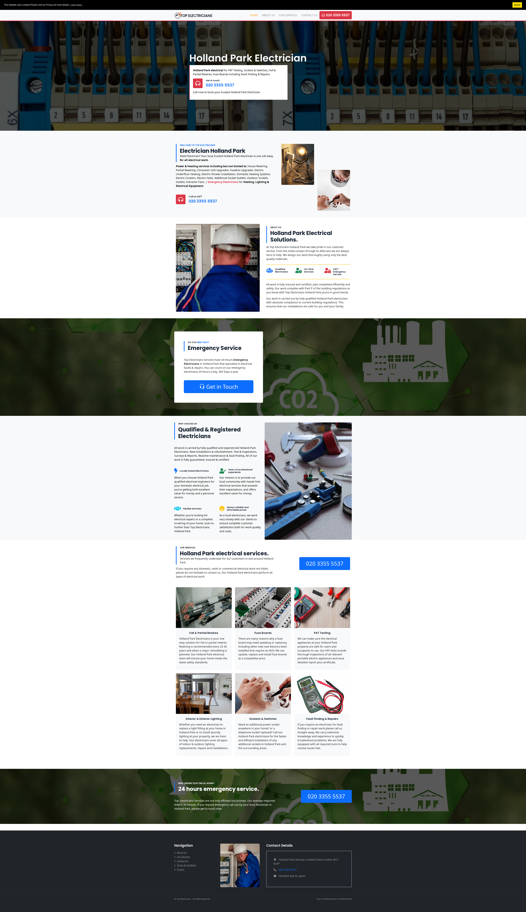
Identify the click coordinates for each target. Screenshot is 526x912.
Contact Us (309, 15)
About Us (268, 15)
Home (254, 15)
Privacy (180, 869)
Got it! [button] (517, 5)
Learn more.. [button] (76, 5)
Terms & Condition (186, 865)
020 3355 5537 (338, 15)
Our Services (288, 15)
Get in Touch (222, 386)
